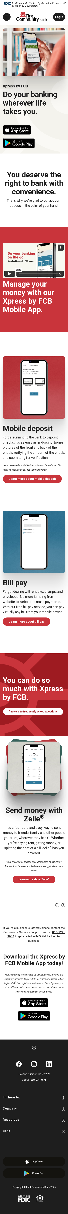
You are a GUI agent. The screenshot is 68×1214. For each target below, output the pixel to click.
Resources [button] (11, 1119)
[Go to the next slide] (63, 905)
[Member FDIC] (24, 1198)
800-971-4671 (38, 1079)
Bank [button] (6, 1131)
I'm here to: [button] (11, 1097)
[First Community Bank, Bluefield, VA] (31, 17)
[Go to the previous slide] (57, 905)
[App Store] (34, 1161)
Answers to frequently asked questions (36, 711)
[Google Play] (34, 1173)
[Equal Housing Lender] (40, 1198)
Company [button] (10, 1108)
